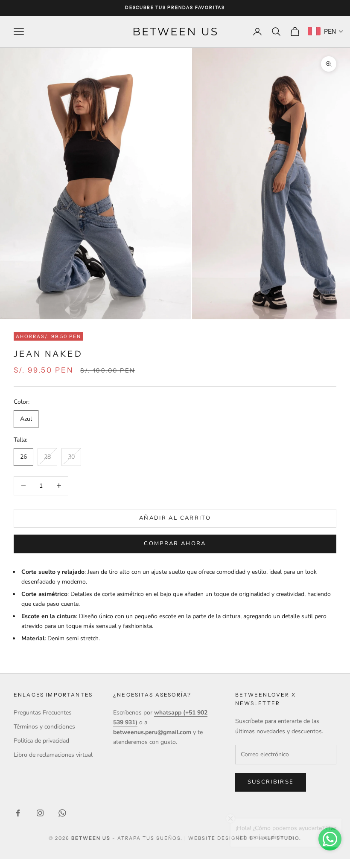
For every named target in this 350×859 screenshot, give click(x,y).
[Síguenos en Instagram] (40, 813)
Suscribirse (271, 782)
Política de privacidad (41, 741)
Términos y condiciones (44, 727)
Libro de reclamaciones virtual (53, 755)
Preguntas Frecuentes (43, 713)
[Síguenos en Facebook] (18, 813)
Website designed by (244, 838)
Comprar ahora (175, 543)
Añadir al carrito (175, 518)
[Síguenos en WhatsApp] (62, 813)
